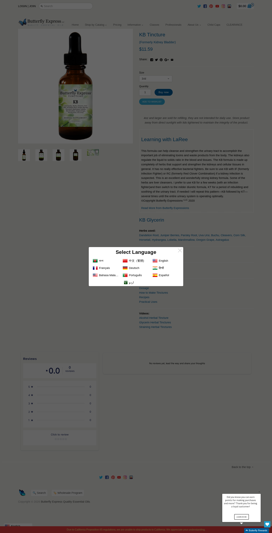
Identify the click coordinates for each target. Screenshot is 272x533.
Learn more (241, 517)
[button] (245, 530)
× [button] (259, 491)
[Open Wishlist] (267, 524)
